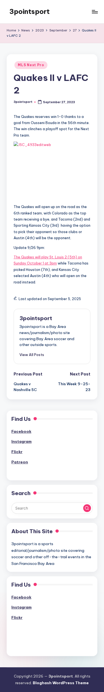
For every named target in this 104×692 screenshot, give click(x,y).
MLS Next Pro (31, 65)
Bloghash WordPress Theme (61, 682)
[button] (31, 354)
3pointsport (29, 11)
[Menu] (94, 11)
